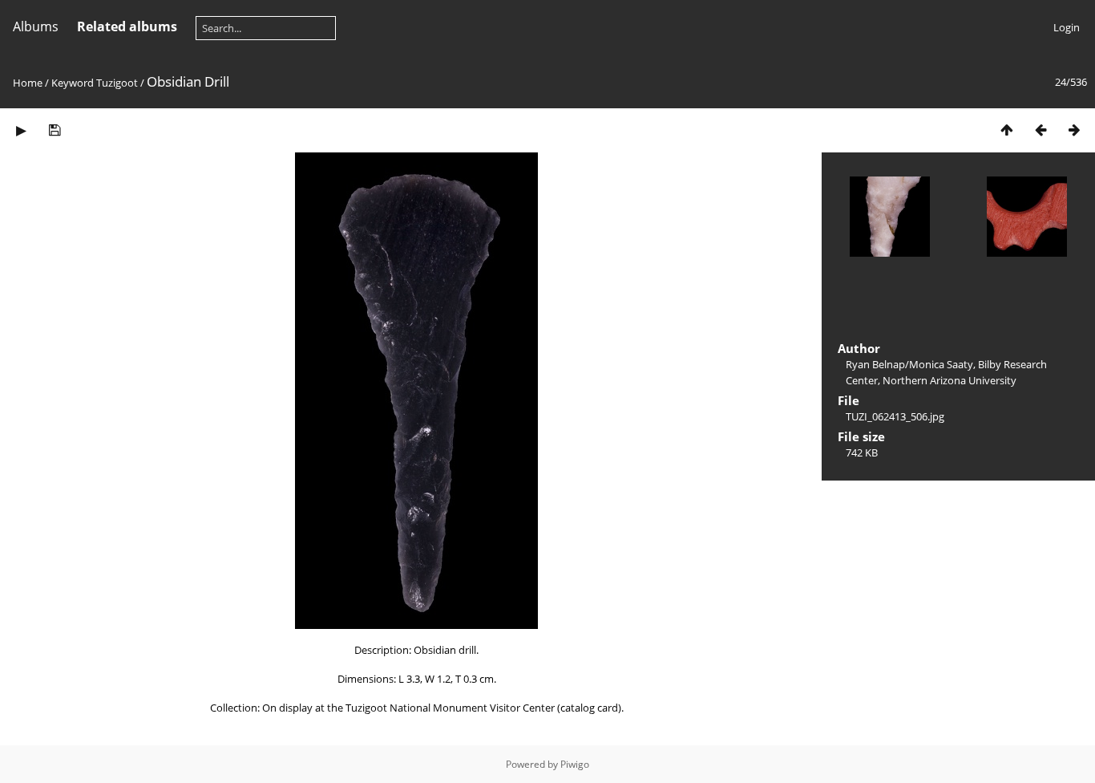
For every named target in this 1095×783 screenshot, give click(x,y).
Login (1066, 27)
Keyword (72, 82)
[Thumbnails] (1007, 129)
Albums (36, 26)
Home (27, 82)
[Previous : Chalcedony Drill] (1040, 129)
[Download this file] (54, 129)
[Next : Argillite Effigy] (1074, 129)
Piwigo (574, 764)
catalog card (589, 707)
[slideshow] (21, 129)
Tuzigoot (117, 82)
